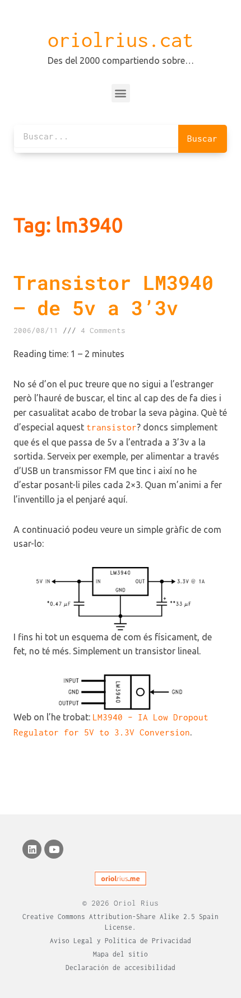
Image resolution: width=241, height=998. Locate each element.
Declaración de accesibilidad (120, 967)
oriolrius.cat (120, 39)
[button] (121, 93)
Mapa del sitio (120, 954)
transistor (111, 427)
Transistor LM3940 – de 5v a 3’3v (113, 295)
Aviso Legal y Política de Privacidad (120, 940)
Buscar (202, 138)
